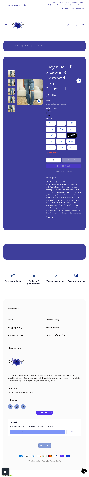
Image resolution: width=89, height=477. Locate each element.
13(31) (61, 135)
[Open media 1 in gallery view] (11, 73)
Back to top (12, 309)
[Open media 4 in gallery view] (11, 91)
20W (51, 147)
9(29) (71, 129)
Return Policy (66, 4)
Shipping (49, 104)
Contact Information (80, 4)
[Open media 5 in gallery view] (11, 99)
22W (61, 147)
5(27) (51, 129)
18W (71, 141)
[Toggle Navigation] (5, 25)
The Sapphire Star (35, 461)
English (42, 445)
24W (72, 147)
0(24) (51, 123)
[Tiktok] (23, 406)
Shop (47, 4)
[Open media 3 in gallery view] (11, 82)
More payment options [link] (64, 171)
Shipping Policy (60, 4)
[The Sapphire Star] (17, 25)
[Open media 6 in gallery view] (11, 108)
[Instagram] (16, 406)
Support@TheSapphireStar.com (74, 9)
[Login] (76, 25)
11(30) (51, 135)
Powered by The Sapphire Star (51, 461)
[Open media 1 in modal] (30, 92)
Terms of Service (73, 4)
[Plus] (58, 160)
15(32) (72, 135)
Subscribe (73, 432)
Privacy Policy (53, 4)
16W (60, 141)
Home (9, 46)
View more (50, 217)
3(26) (71, 123)
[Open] (5, 471)
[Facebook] (10, 406)
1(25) (61, 123)
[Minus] (48, 160)
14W (50, 141)
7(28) (61, 129)
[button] (68, 25)
